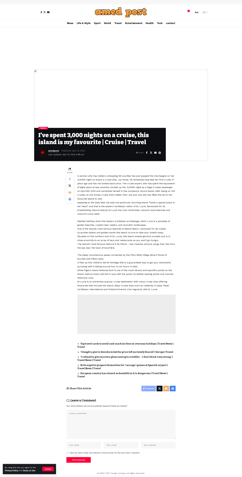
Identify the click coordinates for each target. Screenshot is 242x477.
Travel (43, 128)
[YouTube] (48, 12)
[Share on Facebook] (147, 152)
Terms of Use (28, 470)
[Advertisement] (121, 47)
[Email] (155, 152)
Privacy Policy (11, 470)
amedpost (53, 150)
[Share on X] (151, 152)
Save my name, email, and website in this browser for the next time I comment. (105, 453)
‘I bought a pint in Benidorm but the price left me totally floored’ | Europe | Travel (126, 352)
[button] (48, 469)
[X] (44, 12)
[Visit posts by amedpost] (42, 152)
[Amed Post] (121, 12)
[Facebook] (41, 12)
